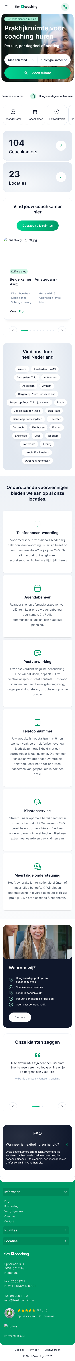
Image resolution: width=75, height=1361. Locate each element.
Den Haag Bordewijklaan (27, 419)
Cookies (19, 1349)
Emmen (56, 427)
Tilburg (47, 444)
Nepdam (53, 435)
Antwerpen (50, 377)
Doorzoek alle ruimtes (37, 225)
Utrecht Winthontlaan (37, 460)
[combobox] (21, 60)
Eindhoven (38, 427)
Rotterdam (29, 444)
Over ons (20, 1017)
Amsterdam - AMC (45, 369)
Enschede (21, 435)
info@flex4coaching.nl (19, 1300)
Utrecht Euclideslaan (37, 452)
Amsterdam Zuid (26, 377)
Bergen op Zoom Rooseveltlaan (36, 394)
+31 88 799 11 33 (16, 1296)
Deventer (55, 419)
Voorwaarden (52, 1349)
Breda (60, 402)
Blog (6, 1201)
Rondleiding (11, 1206)
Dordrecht (19, 427)
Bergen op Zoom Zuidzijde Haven (29, 402)
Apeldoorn (28, 385)
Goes (37, 435)
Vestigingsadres (13, 1211)
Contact (9, 1221)
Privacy (34, 1349)
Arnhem (46, 385)
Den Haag (54, 410)
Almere (22, 369)
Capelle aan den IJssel (27, 410)
